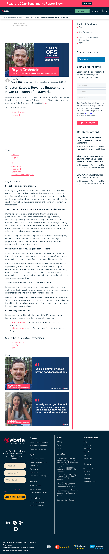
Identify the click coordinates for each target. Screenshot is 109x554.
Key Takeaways (85, 32)
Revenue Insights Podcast (15, 17)
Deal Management (37, 459)
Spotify (14, 345)
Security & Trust (89, 481)
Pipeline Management (38, 462)
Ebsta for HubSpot (37, 505)
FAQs (59, 448)
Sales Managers (36, 489)
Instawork (15, 115)
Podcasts (87, 445)
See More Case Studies (66, 500)
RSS (13, 348)
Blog (85, 442)
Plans (59, 445)
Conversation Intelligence (39, 442)
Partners (86, 471)
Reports (86, 452)
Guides (86, 455)
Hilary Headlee (17, 328)
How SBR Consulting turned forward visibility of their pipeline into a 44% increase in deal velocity (67, 461)
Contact (86, 478)
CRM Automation (36, 472)
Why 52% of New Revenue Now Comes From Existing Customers (89, 140)
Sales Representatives (38, 492)
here (44, 103)
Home (5, 17)
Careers (86, 475)
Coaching (34, 465)
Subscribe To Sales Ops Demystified (88, 38)
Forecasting (34, 469)
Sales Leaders (35, 485)
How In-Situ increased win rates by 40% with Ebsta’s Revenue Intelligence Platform (67, 477)
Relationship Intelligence (39, 445)
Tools (81, 27)
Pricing (59, 442)
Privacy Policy (21, 542)
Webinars (87, 448)
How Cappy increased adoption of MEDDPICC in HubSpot (66, 469)
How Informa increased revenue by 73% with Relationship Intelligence (66, 485)
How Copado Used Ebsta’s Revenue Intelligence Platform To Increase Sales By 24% (67, 493)
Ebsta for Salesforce (38, 502)
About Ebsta (88, 468)
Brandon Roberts (19, 322)
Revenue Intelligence (38, 449)
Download (87, 3)
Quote (81, 43)
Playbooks (87, 458)
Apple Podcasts (18, 342)
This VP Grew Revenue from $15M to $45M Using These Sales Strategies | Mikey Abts (90, 158)
